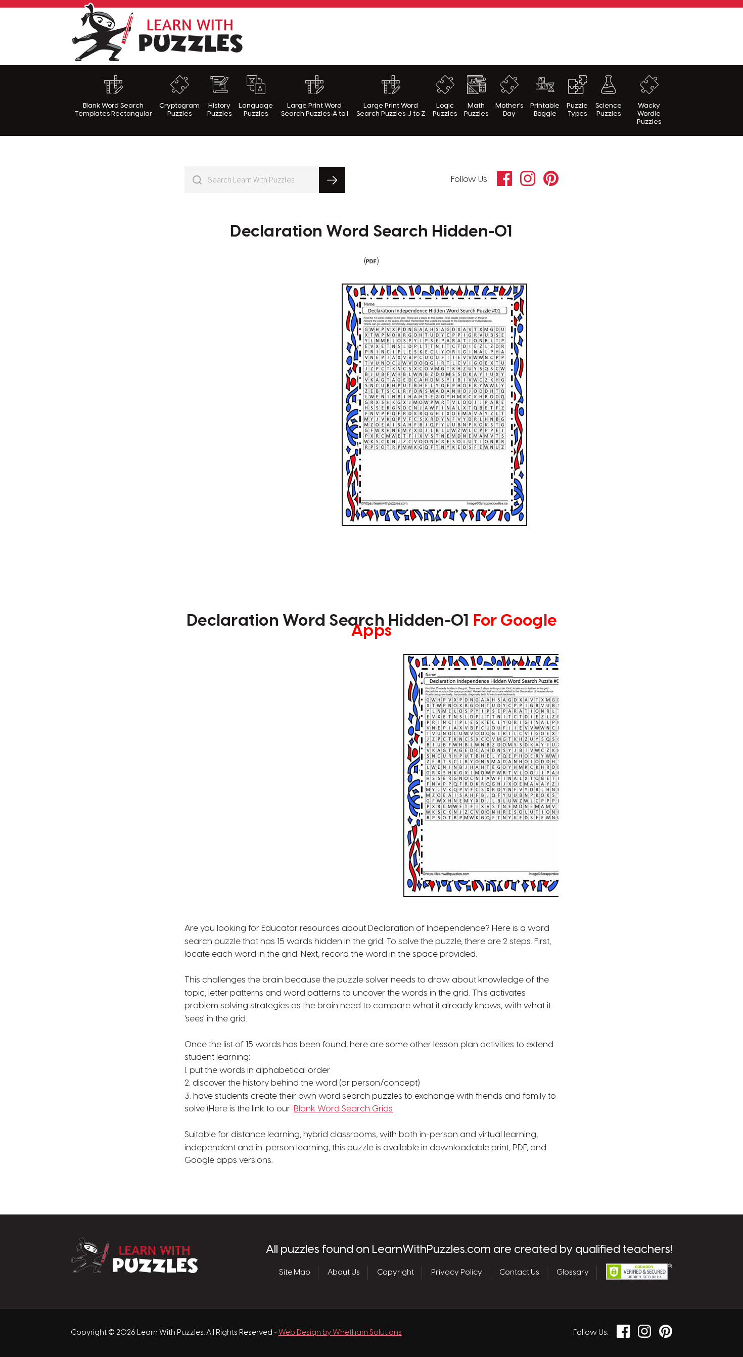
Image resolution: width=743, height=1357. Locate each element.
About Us (344, 1273)
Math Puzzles (476, 109)
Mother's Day (509, 109)
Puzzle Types (577, 109)
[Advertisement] (488, 35)
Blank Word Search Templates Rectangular (113, 109)
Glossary (572, 1273)
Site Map (294, 1273)
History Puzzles (219, 109)
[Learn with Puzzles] (134, 1270)
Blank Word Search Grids (343, 1108)
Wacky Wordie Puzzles (649, 114)
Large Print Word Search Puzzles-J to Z (391, 109)
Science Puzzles (608, 109)
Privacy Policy (456, 1273)
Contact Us (519, 1273)
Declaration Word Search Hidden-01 (371, 232)
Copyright (395, 1273)
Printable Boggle (545, 109)
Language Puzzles (256, 109)
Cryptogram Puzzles (179, 109)
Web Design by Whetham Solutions (340, 1333)
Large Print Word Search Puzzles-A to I (314, 109)
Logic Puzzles (445, 109)
